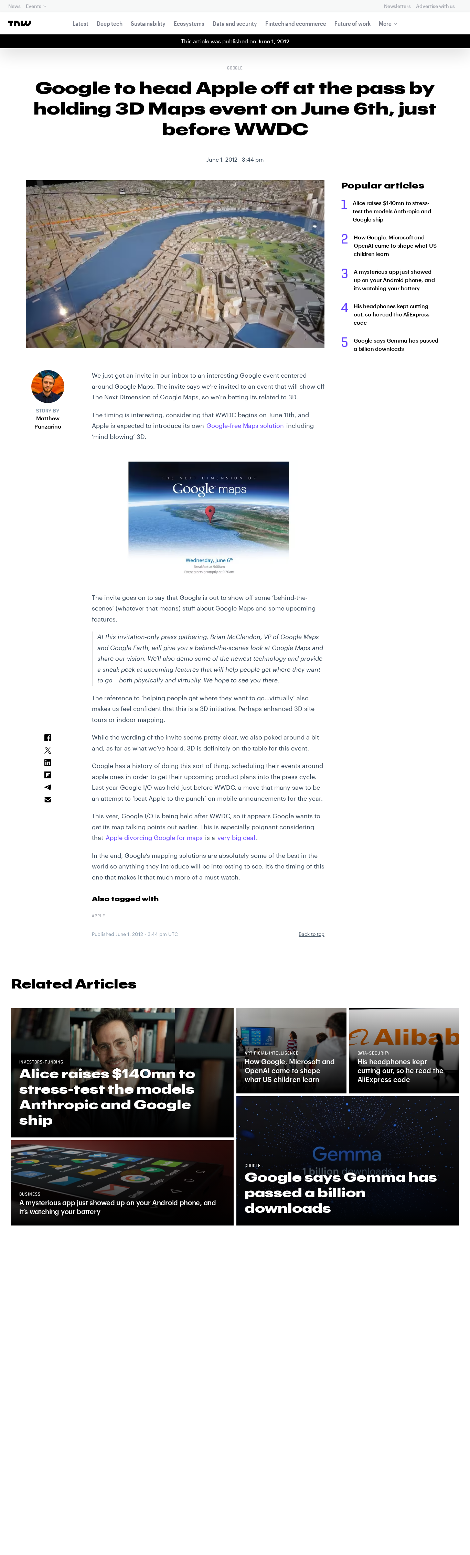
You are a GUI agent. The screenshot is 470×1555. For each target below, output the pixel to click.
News (14, 6)
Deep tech (109, 23)
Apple (98, 916)
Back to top (311, 934)
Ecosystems (189, 23)
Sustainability (148, 23)
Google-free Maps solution (245, 425)
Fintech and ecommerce (295, 23)
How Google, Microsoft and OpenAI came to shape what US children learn (395, 245)
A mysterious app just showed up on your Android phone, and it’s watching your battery (394, 279)
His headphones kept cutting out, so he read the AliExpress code (391, 314)
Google (235, 68)
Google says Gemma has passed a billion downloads (396, 344)
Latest (80, 23)
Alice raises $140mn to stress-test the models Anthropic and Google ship (392, 211)
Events (33, 6)
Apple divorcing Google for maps (154, 837)
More (385, 23)
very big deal (236, 837)
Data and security (235, 23)
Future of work (352, 23)
